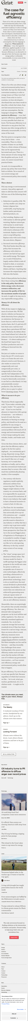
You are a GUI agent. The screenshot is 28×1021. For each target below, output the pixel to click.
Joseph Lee (4, 892)
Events (3, 988)
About (2, 966)
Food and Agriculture (6, 957)
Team (2, 968)
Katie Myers (7, 880)
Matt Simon (4, 838)
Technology (10, 777)
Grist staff (3, 777)
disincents (7, 484)
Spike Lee (21, 309)
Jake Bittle (3, 829)
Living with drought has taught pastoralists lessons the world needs (12, 887)
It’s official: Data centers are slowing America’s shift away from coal (13, 824)
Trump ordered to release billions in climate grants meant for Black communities (13, 908)
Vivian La (3, 847)
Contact (3, 970)
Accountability (4, 953)
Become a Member (5, 990)
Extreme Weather (5, 955)
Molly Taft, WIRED (5, 817)
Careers (3, 973)
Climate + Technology (22, 71)
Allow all (14, 1013)
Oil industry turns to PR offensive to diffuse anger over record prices (13, 771)
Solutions (3, 951)
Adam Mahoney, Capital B (7, 913)
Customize (13, 1018)
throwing (9, 392)
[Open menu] (25, 2)
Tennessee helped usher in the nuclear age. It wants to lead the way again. (12, 874)
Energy (3, 947)
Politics (3, 949)
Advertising (4, 992)
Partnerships (4, 975)
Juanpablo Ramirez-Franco (8, 901)
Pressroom (4, 977)
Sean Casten (4, 64)
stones (15, 392)
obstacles (18, 520)
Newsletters (4, 986)
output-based (6, 640)
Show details (20, 1009)
